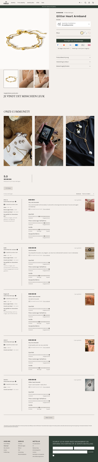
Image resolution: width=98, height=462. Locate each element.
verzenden (90, 452)
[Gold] (82, 33)
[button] (64, 12)
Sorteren (78, 193)
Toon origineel (46, 209)
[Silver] (85, 33)
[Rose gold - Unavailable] (89, 33)
